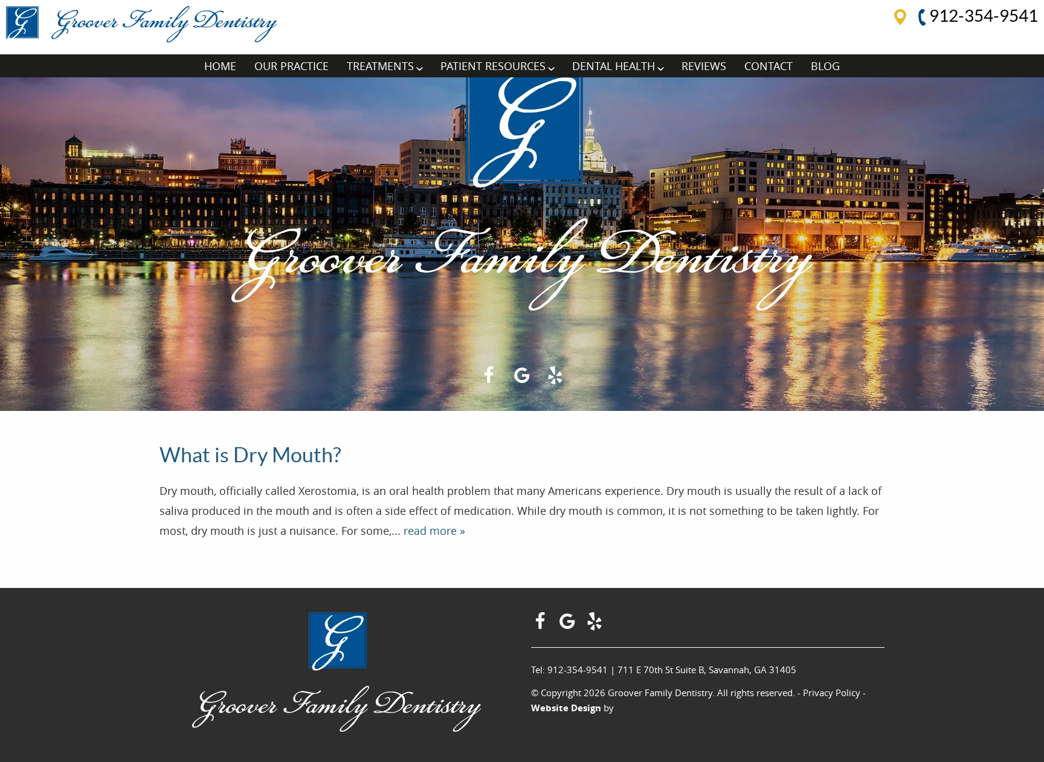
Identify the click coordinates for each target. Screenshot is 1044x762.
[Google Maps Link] (522, 380)
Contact (768, 66)
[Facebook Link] (489, 380)
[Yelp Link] (555, 380)
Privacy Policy (831, 692)
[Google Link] (568, 626)
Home (220, 66)
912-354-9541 (982, 15)
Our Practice (291, 66)
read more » (434, 530)
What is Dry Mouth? (250, 455)
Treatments (380, 66)
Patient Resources (493, 66)
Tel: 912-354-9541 (569, 670)
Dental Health (613, 66)
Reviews (704, 66)
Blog (825, 66)
